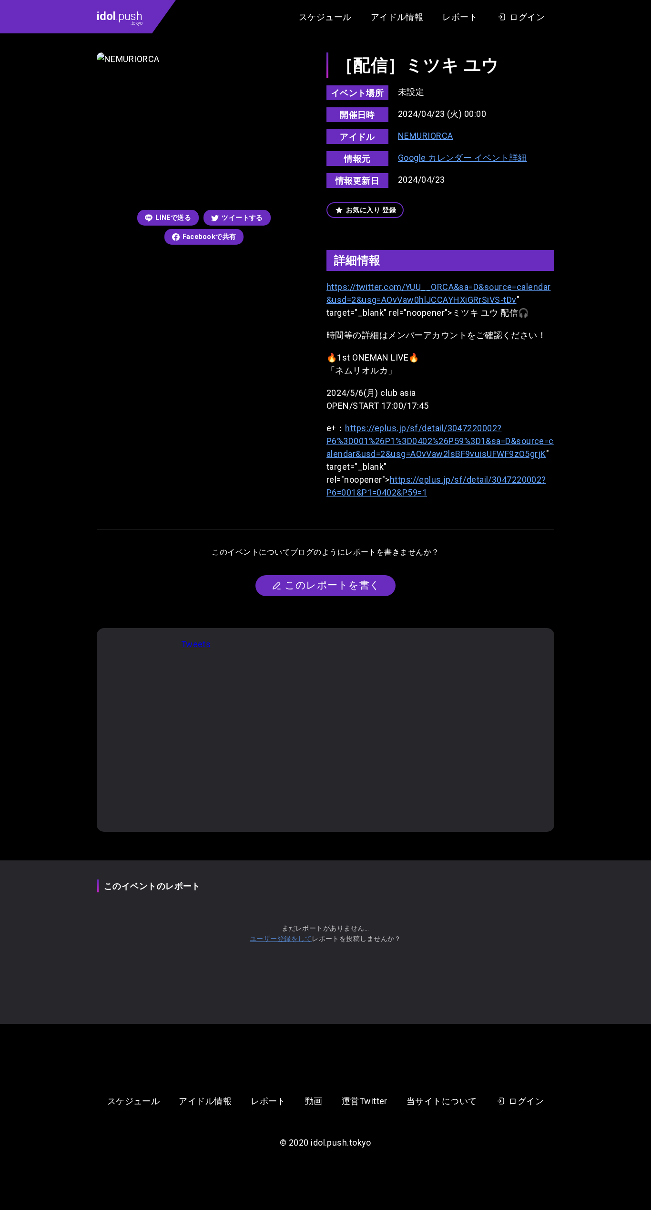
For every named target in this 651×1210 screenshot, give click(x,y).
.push (119, 18)
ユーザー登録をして (281, 938)
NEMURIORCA (425, 136)
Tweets (196, 644)
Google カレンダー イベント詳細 (462, 158)
